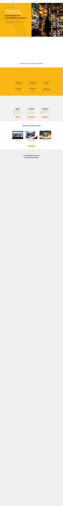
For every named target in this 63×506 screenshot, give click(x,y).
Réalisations (41, 1)
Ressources (46, 1)
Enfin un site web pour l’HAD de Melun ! (17, 140)
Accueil (33, 1)
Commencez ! (19, 37)
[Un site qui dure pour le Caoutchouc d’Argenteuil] (31, 135)
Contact (50, 1)
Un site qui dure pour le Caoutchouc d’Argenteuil (31, 140)
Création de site (18, 141)
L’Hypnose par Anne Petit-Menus (45, 139)
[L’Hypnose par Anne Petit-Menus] (45, 135)
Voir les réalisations (31, 146)
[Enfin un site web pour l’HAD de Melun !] (17, 135)
